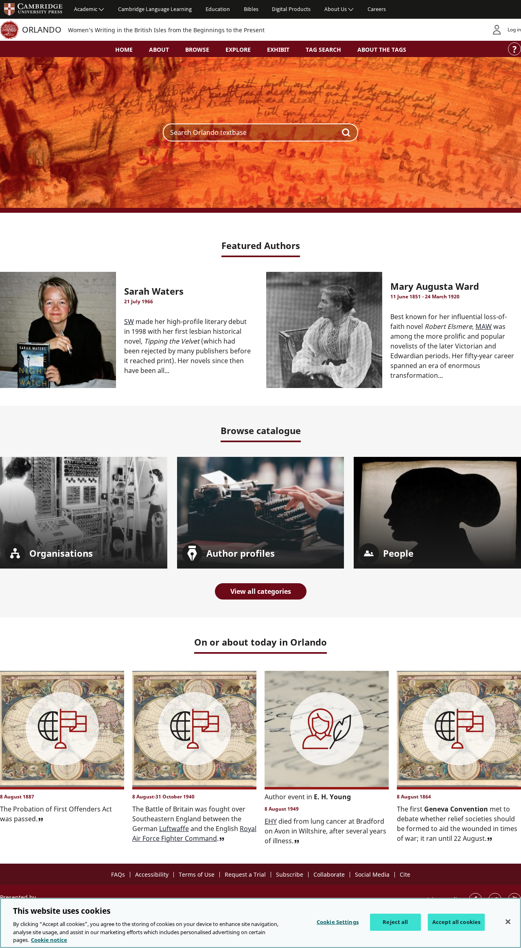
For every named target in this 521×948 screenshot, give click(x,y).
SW (129, 321)
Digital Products (291, 9)
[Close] (508, 922)
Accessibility (152, 874)
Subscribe (289, 874)
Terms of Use (197, 874)
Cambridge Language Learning (155, 9)
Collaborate (329, 874)
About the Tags (381, 49)
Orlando (41, 29)
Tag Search (323, 49)
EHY (271, 821)
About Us (335, 9)
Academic (85, 9)
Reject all (395, 922)
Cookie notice (49, 939)
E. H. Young (332, 796)
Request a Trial (245, 874)
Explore (238, 49)
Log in (514, 29)
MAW (483, 326)
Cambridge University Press (33, 9)
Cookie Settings (338, 922)
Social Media (372, 874)
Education (218, 9)
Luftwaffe (174, 828)
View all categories (260, 591)
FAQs (118, 874)
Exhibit (278, 49)
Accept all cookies (456, 922)
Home (124, 49)
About (159, 49)
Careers (377, 9)
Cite (405, 874)
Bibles (251, 9)
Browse (197, 49)
